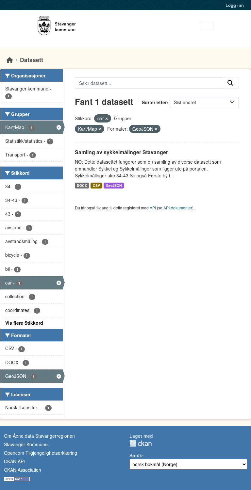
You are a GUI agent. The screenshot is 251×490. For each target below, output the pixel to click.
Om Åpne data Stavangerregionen (39, 436)
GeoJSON (114, 185)
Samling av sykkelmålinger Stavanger (121, 152)
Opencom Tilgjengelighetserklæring (40, 452)
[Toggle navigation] (206, 25)
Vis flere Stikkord (24, 322)
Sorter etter (154, 102)
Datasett (31, 60)
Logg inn (235, 5)
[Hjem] (10, 60)
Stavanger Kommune (26, 444)
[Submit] (230, 83)
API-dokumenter (177, 207)
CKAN (140, 443)
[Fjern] (106, 118)
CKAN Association (22, 469)
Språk (135, 455)
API (153, 207)
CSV (96, 185)
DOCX (82, 185)
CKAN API (14, 461)
